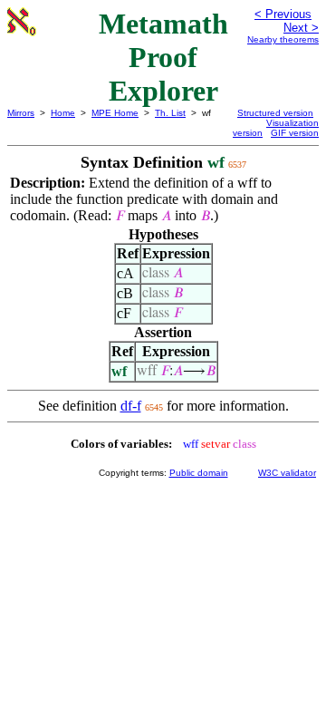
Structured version (275, 113)
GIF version (295, 133)
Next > (301, 27)
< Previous (283, 14)
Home (63, 113)
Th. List (170, 113)
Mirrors (20, 113)
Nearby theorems (283, 39)
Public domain (198, 473)
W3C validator (287, 473)
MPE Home (115, 113)
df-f (130, 405)
